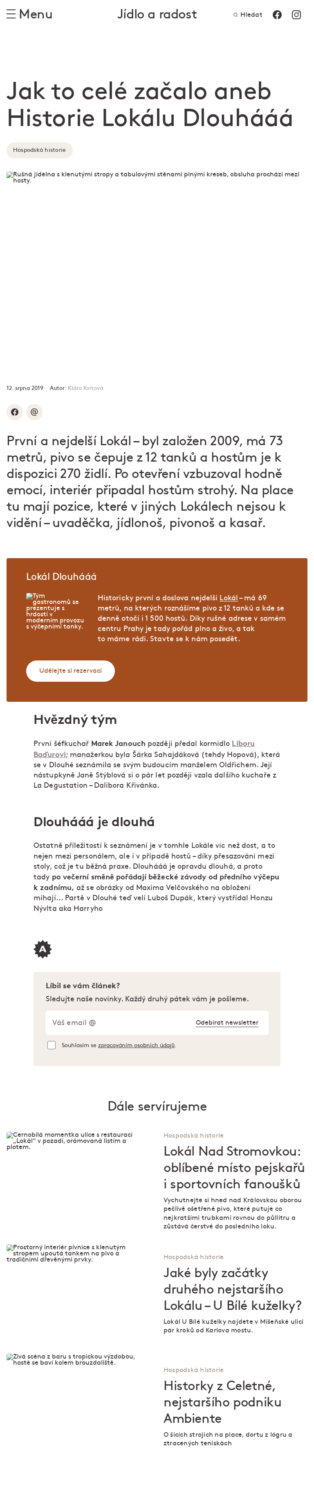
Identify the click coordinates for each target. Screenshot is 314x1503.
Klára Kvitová (85, 388)
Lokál (229, 598)
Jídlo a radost (157, 14)
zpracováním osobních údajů (136, 1045)
